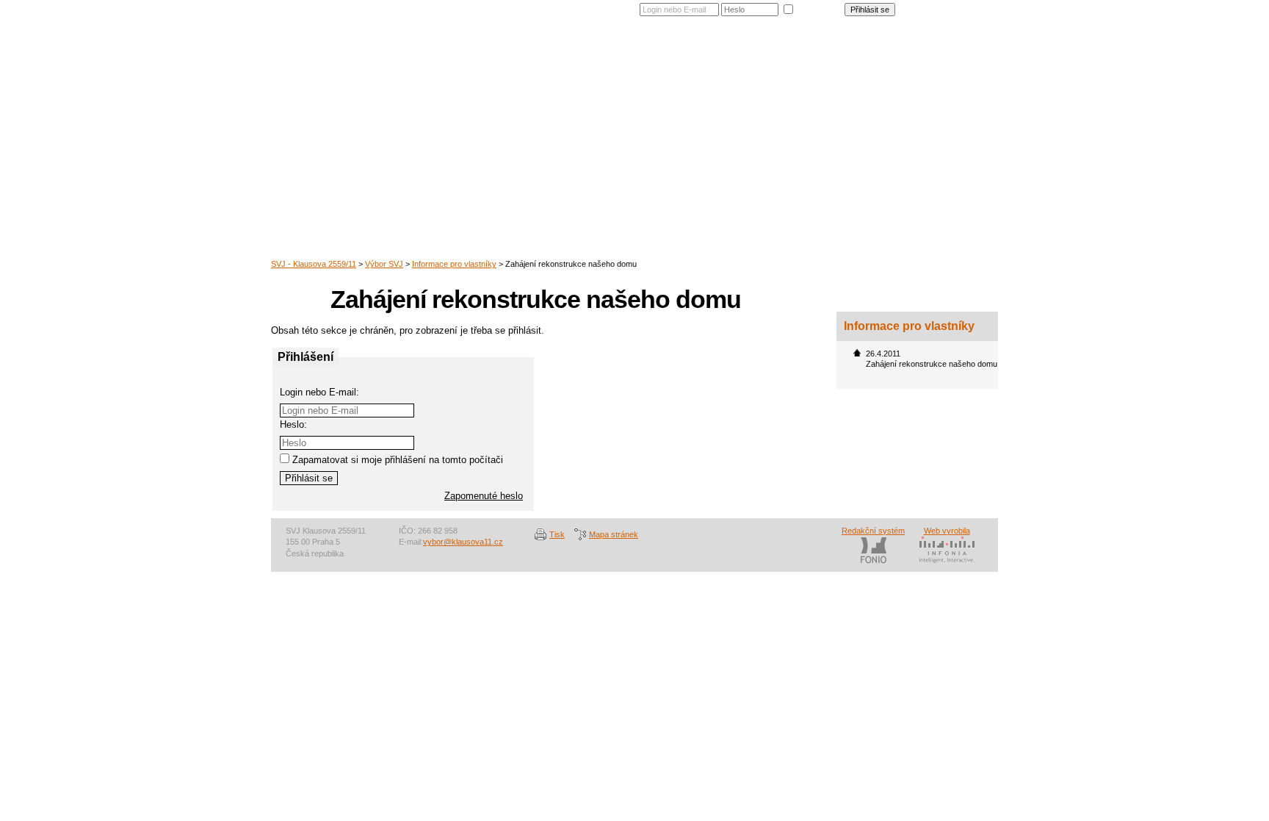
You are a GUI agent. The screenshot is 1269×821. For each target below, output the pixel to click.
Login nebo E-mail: (319, 392)
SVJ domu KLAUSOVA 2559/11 (410, 84)
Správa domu (770, 62)
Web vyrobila (947, 530)
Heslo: (293, 424)
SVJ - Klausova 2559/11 (313, 263)
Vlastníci (704, 62)
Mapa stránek (613, 534)
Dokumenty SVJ (853, 62)
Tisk (557, 534)
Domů (586, 62)
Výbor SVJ (929, 62)
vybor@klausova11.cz (463, 541)
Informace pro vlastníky (454, 263)
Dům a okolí (642, 62)
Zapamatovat (818, 8)
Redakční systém (873, 530)
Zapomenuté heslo (958, 6)
